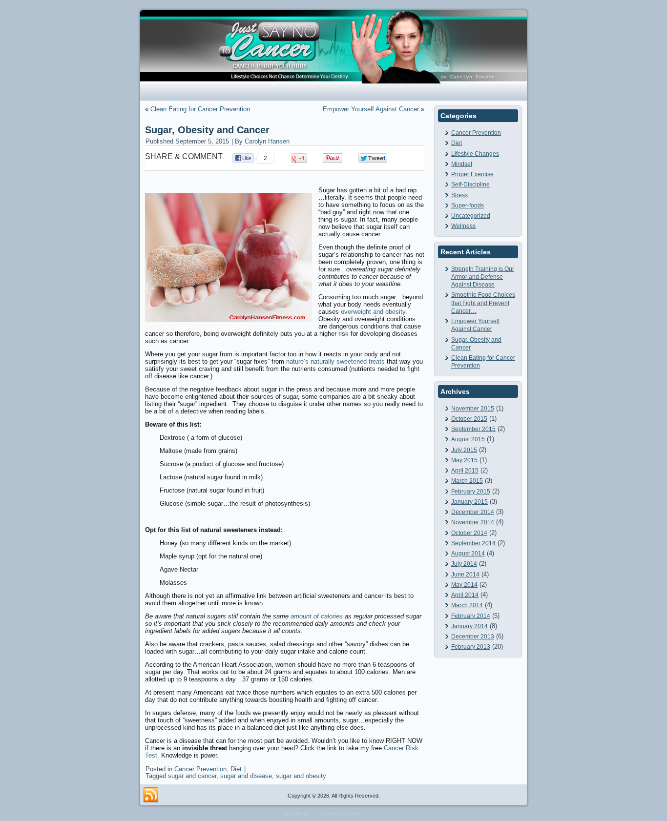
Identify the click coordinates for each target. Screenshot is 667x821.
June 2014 (465, 574)
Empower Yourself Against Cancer (371, 109)
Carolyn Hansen (267, 141)
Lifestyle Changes (475, 153)
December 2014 (472, 512)
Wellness (463, 226)
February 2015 (470, 491)
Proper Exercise (472, 174)
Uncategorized (470, 215)
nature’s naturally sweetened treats (335, 361)
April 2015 (465, 470)
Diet (236, 769)
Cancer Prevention (200, 769)
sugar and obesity (301, 776)
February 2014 (470, 616)
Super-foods (467, 205)
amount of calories (317, 616)
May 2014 (464, 584)
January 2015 (469, 501)
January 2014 (469, 626)
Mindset (461, 164)
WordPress (296, 813)
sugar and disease (246, 776)
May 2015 (464, 460)
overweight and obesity (373, 311)
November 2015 (472, 408)
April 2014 (465, 595)
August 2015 (468, 439)
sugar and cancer (192, 776)
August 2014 (468, 553)
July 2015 (464, 450)
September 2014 (473, 543)
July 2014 (464, 563)
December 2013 (472, 636)
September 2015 (473, 429)
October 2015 (469, 418)
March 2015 (467, 480)
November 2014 (472, 522)
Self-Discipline (470, 184)
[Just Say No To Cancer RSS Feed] (151, 795)
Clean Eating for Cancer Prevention (200, 109)
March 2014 (467, 605)
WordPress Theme (341, 813)
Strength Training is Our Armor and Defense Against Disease (482, 277)
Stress (459, 195)
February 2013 (470, 646)
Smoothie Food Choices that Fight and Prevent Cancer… (483, 302)
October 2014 (469, 533)
